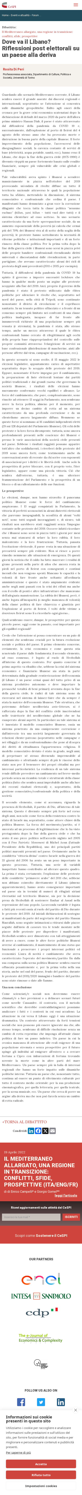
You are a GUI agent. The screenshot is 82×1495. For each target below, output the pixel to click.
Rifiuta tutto (41, 1475)
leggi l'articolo (66, 1195)
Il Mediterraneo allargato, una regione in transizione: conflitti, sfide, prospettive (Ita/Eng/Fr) (41, 1172)
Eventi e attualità (20, 15)
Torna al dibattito (26, 1121)
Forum (35, 15)
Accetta (41, 1464)
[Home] (9, 5)
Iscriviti (71, 1217)
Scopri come (41, 1235)
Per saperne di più (18, 1452)
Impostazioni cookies (41, 1486)
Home (5, 15)
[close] (75, 1410)
